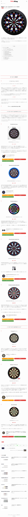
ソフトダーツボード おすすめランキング (8, 50)
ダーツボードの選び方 (6, 47)
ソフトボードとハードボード (8, 48)
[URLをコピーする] (24, 445)
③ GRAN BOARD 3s (7, 53)
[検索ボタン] (26, 1)
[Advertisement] (14, 68)
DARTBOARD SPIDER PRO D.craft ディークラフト (12, 274)
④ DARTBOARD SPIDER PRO (8, 54)
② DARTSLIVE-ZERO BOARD (8, 52)
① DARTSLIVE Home (7, 51)
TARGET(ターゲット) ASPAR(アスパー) (11, 354)
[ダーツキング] (14, 1)
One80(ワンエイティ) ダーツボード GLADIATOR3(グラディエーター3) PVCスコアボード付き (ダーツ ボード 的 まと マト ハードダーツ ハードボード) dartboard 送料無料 (16, 432)
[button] (4, 445)
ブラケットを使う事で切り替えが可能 (9, 49)
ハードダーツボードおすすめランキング (8, 56)
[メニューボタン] (1, 1)
